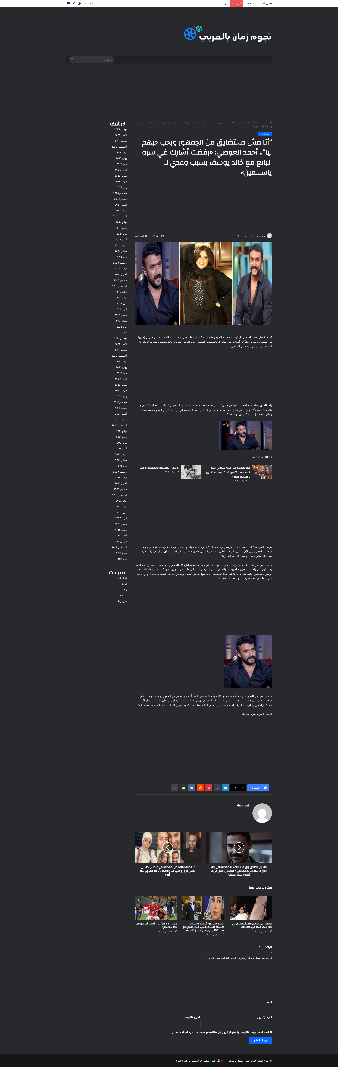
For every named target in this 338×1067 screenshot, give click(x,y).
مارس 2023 (121, 315)
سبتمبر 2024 (120, 210)
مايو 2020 (122, 512)
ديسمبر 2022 (120, 332)
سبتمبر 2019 (120, 541)
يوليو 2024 (121, 222)
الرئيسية (265, 122)
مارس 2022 (121, 384)
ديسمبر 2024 (120, 193)
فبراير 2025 (121, 181)
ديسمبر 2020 (120, 471)
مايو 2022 (122, 373)
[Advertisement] (169, 91)
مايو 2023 (122, 303)
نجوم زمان (122, 601)
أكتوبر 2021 (121, 413)
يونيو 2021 (121, 437)
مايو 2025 (122, 164)
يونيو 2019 (121, 553)
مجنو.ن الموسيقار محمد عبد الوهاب (159, 468)
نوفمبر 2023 (120, 268)
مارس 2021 (121, 454)
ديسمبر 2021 (120, 402)
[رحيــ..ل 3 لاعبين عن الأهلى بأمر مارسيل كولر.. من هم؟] (156, 908)
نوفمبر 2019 (120, 529)
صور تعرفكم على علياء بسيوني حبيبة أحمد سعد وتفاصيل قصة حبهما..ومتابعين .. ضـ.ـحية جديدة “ (228, 472)
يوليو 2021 (121, 431)
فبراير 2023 (121, 320)
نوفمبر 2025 (120, 129)
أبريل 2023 (121, 309)
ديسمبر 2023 (120, 262)
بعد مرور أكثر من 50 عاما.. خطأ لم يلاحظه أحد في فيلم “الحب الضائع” (194, 3)
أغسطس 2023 (119, 286)
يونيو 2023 (121, 297)
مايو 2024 (122, 233)
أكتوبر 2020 (121, 483)
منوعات (123, 595)
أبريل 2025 (121, 170)
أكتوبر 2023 (121, 274)
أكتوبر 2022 (121, 344)
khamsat (261, 236)
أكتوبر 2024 (121, 204)
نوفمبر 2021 (120, 408)
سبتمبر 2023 (120, 280)
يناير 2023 (121, 326)
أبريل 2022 (121, 378)
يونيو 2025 (121, 158)
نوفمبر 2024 (120, 199)
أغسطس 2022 (119, 355)
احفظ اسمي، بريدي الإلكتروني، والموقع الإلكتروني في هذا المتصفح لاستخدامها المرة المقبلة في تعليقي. (220, 1032)
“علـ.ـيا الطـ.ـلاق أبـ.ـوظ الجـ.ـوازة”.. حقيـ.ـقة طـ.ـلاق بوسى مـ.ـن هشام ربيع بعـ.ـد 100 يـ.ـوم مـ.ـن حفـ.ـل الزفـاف (203, 927)
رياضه (124, 589)
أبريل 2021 (121, 448)
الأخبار (124, 583)
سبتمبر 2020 (120, 489)
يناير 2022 (121, 396)
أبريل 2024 (121, 239)
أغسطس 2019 (119, 547)
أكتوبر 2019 (121, 535)
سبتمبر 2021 (120, 419)
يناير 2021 (122, 466)
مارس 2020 (121, 524)
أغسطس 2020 (119, 495)
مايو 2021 (122, 442)
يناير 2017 (122, 558)
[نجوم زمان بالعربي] (227, 31)
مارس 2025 (121, 175)
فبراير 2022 (121, 390)
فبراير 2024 (121, 251)
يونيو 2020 (121, 506)
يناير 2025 (121, 187)
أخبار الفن (254, 122)
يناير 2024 (121, 257)
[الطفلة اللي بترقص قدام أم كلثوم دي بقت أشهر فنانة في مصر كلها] (251, 908)
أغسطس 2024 (119, 216)
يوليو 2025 (121, 152)
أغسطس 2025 (119, 146)
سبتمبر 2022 (120, 349)
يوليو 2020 (121, 500)
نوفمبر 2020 (120, 477)
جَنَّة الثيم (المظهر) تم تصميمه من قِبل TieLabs (197, 1060)
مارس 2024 (121, 245)
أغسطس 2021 (119, 425)
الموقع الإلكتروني (192, 1017)
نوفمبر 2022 (120, 338)
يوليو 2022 (121, 361)
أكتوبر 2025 (121, 135)
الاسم (268, 1002)
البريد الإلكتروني (263, 1017)
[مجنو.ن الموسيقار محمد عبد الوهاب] (191, 472)
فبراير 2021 (121, 460)
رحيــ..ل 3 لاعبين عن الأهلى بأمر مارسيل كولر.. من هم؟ (156, 925)
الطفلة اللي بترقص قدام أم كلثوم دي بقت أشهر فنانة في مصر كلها (252, 925)
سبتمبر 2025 (120, 140)
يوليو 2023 (121, 291)
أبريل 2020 (121, 518)
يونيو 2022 (121, 367)
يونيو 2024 (121, 228)
